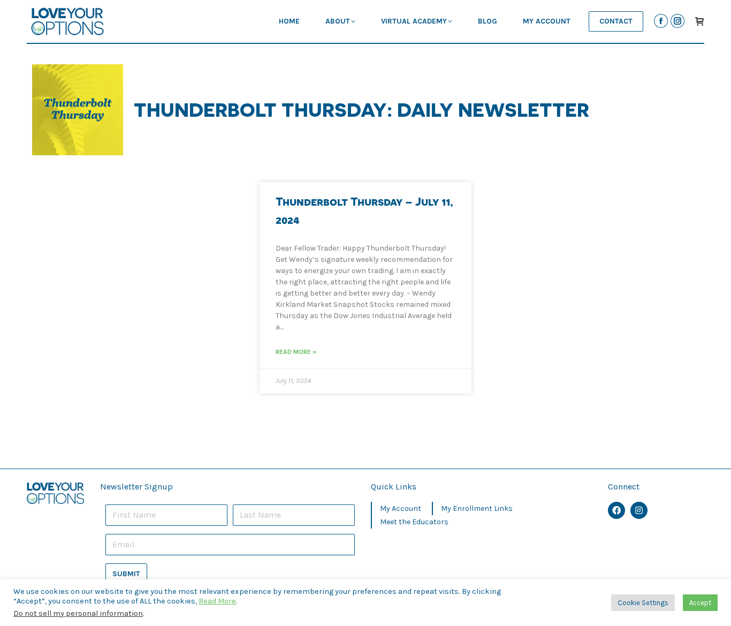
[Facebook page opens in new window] (661, 21)
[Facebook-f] (616, 510)
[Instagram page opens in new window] (677, 21)
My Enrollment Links (477, 508)
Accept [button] (700, 603)
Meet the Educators (414, 521)
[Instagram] (639, 510)
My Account (400, 508)
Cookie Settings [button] (643, 603)
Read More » (296, 352)
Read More (217, 601)
